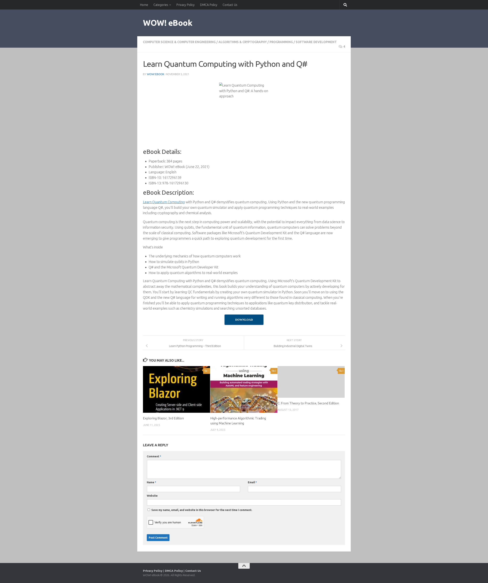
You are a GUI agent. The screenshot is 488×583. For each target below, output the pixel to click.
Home (144, 4)
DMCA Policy (208, 4)
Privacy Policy (185, 4)
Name (151, 482)
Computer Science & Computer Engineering (179, 42)
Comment (154, 456)
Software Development (316, 42)
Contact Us (230, 4)
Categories (160, 4)
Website (152, 495)
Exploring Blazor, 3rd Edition (163, 418)
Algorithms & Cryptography (242, 42)
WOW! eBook (167, 22)
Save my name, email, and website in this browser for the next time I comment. (201, 510)
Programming (281, 42)
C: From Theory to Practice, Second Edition (308, 403)
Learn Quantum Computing (164, 202)
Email (252, 482)
